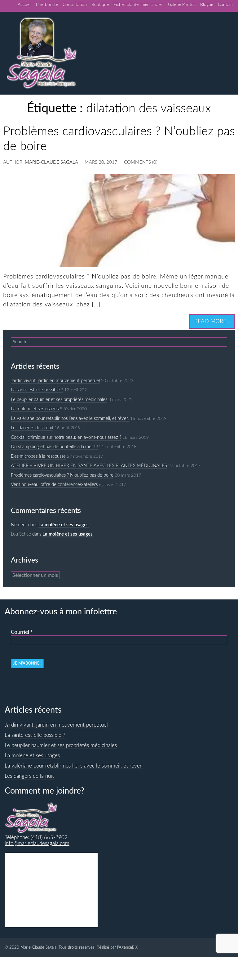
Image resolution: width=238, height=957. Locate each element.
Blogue (206, 4)
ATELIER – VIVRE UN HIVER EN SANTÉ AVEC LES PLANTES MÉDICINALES (89, 465)
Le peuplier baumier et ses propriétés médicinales (59, 399)
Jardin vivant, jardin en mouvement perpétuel (55, 380)
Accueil (24, 4)
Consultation (75, 4)
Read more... (212, 321)
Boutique (100, 4)
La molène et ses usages (35, 409)
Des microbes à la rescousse (38, 456)
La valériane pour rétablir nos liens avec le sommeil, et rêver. (70, 418)
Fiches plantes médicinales (138, 4)
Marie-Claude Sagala (51, 162)
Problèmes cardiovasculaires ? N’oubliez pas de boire (62, 475)
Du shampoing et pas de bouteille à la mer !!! (54, 446)
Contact (225, 4)
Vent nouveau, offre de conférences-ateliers (54, 484)
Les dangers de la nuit (32, 427)
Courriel (22, 632)
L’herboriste (47, 4)
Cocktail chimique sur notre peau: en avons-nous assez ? (66, 437)
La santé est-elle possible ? (37, 390)
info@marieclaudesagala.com (37, 843)
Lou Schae (21, 534)
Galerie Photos (182, 4)
